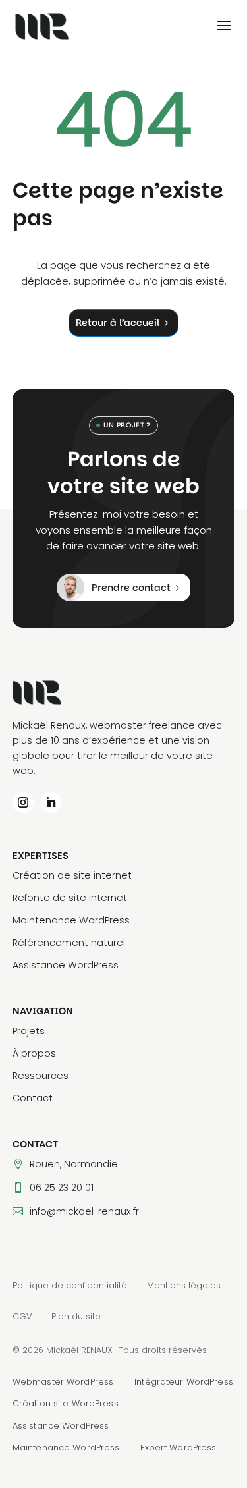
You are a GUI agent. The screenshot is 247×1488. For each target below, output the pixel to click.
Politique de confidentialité (70, 1285)
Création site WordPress (66, 1403)
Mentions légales (184, 1285)
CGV (22, 1316)
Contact (33, 1098)
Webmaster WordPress (63, 1381)
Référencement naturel (69, 942)
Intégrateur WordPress (183, 1381)
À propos (34, 1053)
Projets (29, 1030)
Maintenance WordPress (71, 920)
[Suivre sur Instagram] (23, 802)
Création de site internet (72, 875)
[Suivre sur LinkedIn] (50, 802)
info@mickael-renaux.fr (84, 1211)
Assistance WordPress (66, 965)
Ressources (41, 1075)
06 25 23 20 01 (62, 1187)
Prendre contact (131, 587)
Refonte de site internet (70, 897)
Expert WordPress (178, 1447)
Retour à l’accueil (117, 322)
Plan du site (76, 1316)
